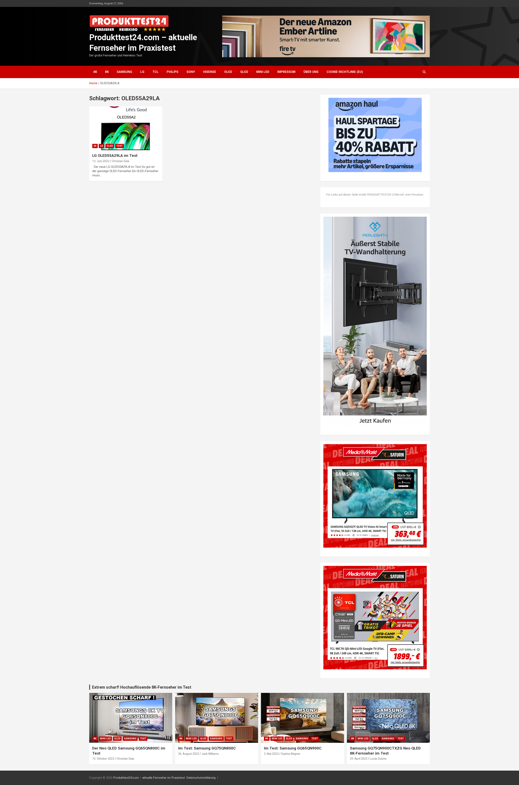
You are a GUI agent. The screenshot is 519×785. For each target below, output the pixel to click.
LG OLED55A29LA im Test (114, 155)
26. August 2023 (188, 753)
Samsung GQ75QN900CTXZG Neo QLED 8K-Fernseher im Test (385, 751)
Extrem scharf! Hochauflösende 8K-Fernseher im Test (141, 687)
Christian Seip (120, 161)
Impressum (286, 72)
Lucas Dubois (378, 758)
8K (107, 72)
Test (119, 145)
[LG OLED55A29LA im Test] (126, 128)
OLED (228, 72)
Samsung (124, 72)
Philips (172, 72)
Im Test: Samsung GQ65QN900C (293, 748)
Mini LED (262, 72)
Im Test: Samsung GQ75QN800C (207, 748)
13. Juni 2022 (100, 161)
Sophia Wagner (290, 753)
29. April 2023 (358, 758)
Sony (191, 72)
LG (142, 72)
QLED (244, 72)
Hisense (209, 72)
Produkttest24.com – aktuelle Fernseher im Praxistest (149, 778)
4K (95, 72)
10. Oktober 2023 (103, 758)
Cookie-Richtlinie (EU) (345, 72)
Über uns (310, 72)
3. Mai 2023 (271, 753)
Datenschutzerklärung (201, 778)
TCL (155, 72)
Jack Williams (210, 753)
